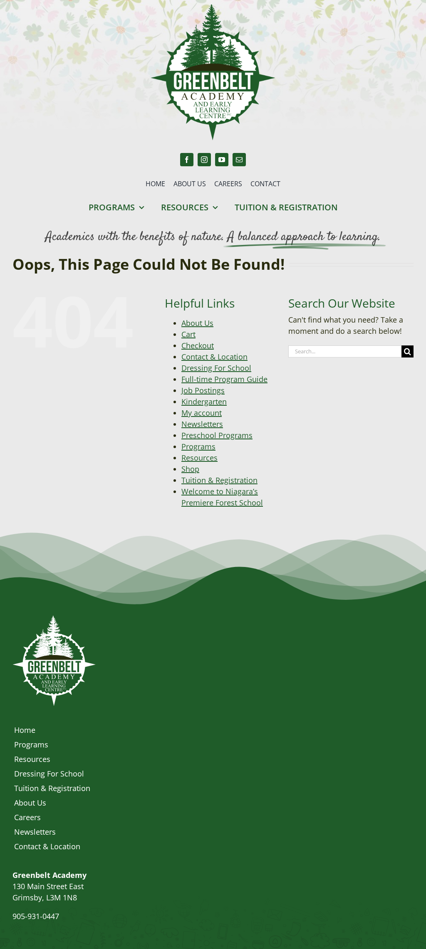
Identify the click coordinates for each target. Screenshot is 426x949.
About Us (197, 323)
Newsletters (202, 424)
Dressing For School (216, 368)
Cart (188, 334)
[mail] (239, 159)
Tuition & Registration (219, 480)
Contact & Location (214, 357)
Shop (190, 469)
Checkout (197, 345)
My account (201, 413)
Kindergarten (204, 402)
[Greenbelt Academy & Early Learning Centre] (54, 619)
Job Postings (203, 390)
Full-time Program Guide (224, 379)
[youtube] (221, 159)
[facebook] (186, 159)
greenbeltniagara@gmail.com (64, 927)
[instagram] (204, 159)
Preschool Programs (217, 435)
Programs (198, 446)
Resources (199, 458)
